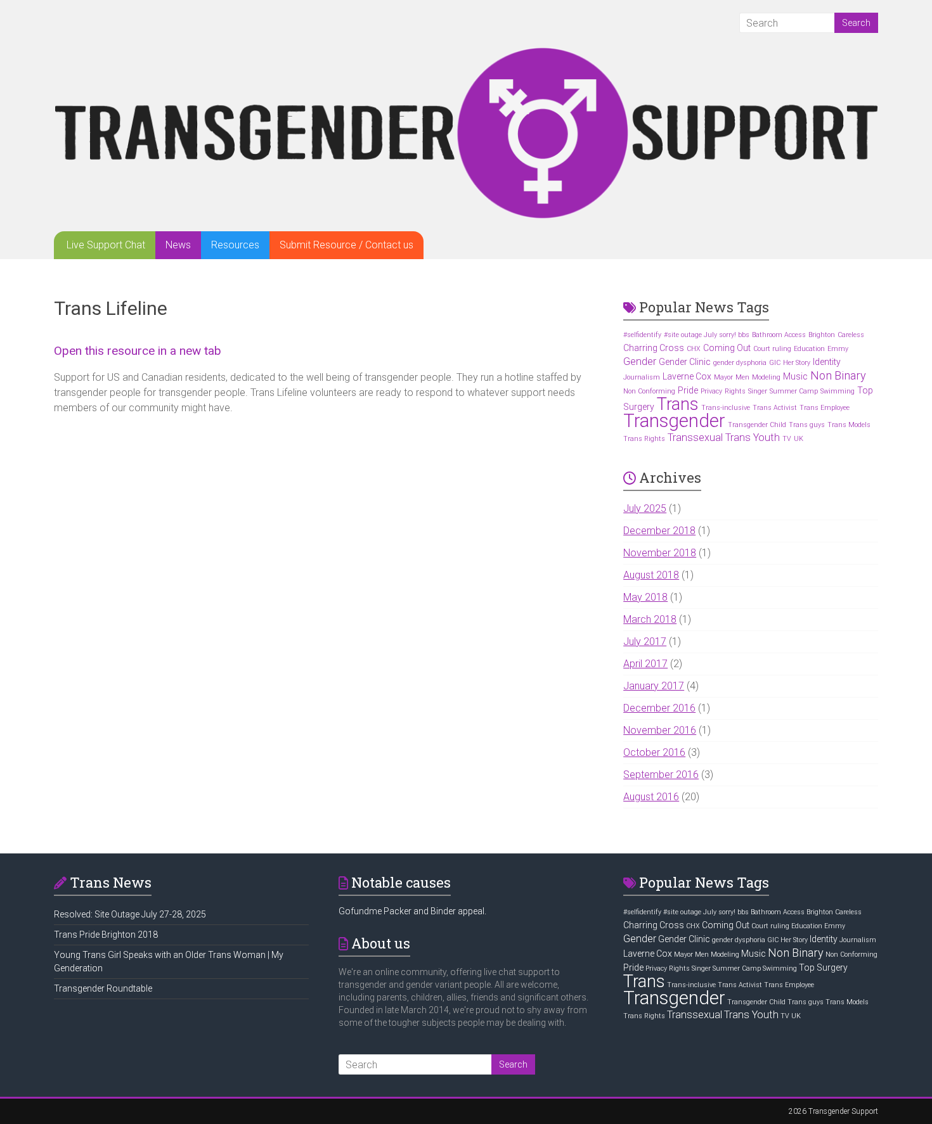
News (178, 245)
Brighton (821, 335)
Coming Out (727, 348)
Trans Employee (824, 408)
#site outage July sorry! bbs (706, 335)
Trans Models (849, 425)
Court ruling (772, 349)
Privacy (711, 391)
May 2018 (645, 597)
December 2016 (659, 708)
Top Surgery (823, 967)
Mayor (723, 377)
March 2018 (649, 619)
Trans (678, 404)
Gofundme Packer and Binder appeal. (412, 911)
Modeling (766, 377)
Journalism (641, 377)
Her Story (796, 363)
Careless (851, 335)
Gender (639, 361)
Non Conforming (649, 391)
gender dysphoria (740, 363)
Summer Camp (794, 391)
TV (786, 439)
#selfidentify (642, 335)
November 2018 (659, 553)
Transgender (674, 420)
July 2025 (644, 508)
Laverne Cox (687, 376)
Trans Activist (775, 408)
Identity (827, 362)
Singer (757, 391)
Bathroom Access (779, 335)
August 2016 (651, 797)
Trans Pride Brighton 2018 (106, 934)
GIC (774, 363)
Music (795, 376)
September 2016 (661, 775)
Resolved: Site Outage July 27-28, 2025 (130, 914)
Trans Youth (752, 437)
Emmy (837, 349)
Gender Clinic (685, 362)
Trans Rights (644, 439)
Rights (735, 391)
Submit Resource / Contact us (346, 245)
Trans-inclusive (725, 408)
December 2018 (659, 531)
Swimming (837, 391)
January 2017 (653, 686)
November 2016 (659, 730)
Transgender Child (757, 425)
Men (742, 377)
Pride (688, 390)
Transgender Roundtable (103, 988)
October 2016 (654, 752)
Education (809, 349)
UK (798, 439)
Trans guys (807, 425)
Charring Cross (653, 348)
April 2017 (645, 664)
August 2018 (651, 575)
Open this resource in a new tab (137, 350)
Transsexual (695, 437)
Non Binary (838, 375)
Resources (235, 245)
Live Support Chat (106, 245)
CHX (694, 349)
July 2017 (644, 641)
